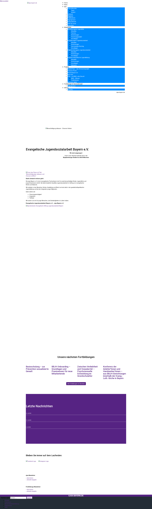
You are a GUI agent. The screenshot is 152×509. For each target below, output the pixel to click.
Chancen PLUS (72, 71)
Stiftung (66, 88)
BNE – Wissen (75, 78)
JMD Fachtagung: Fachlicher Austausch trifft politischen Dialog (57, 410)
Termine (73, 33)
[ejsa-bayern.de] (32, 3)
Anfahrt (73, 12)
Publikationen (71, 18)
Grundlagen (74, 38)
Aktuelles (73, 31)
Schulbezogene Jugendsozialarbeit (78, 40)
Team (72, 10)
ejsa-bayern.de (76, 496)
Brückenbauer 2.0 (73, 72)
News (65, 4)
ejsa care (70, 74)
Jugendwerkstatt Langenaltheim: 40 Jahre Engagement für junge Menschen (63, 417)
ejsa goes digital (72, 82)
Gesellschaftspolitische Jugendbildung (79, 57)
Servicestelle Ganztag (77, 46)
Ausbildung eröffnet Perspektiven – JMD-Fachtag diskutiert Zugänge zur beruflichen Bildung (71, 424)
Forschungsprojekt (76, 37)
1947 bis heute (72, 23)
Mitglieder (70, 16)
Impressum (8, 502)
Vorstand (70, 14)
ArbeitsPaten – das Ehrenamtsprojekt (78, 69)
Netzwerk (74, 65)
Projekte (66, 67)
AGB (6, 507)
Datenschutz (8, 505)
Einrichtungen (75, 35)
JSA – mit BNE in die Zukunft (76, 76)
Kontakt (7, 500)
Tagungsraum (72, 20)
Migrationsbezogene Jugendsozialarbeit (79, 50)
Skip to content (4, 1)
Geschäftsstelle (72, 8)
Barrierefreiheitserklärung (12, 504)
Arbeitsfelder (67, 27)
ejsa (65, 6)
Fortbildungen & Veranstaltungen (73, 84)
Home (66, 3)
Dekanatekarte (72, 21)
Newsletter (71, 25)
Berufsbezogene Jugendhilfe (76, 29)
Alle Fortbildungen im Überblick (76, 384)
